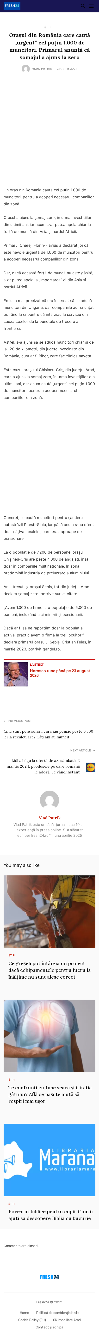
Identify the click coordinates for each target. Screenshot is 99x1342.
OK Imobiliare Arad (67, 1320)
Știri (47, 27)
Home (24, 1313)
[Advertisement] (49, 130)
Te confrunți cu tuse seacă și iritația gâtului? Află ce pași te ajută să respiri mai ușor (50, 1094)
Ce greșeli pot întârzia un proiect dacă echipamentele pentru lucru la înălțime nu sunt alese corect (49, 970)
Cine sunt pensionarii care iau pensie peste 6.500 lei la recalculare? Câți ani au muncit (48, 734)
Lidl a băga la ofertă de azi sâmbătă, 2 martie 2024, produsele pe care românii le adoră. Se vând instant (43, 766)
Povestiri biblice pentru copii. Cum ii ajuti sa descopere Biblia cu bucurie (50, 1214)
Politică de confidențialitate (57, 1313)
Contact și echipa (49, 1327)
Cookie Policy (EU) (32, 1320)
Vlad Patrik (42, 68)
